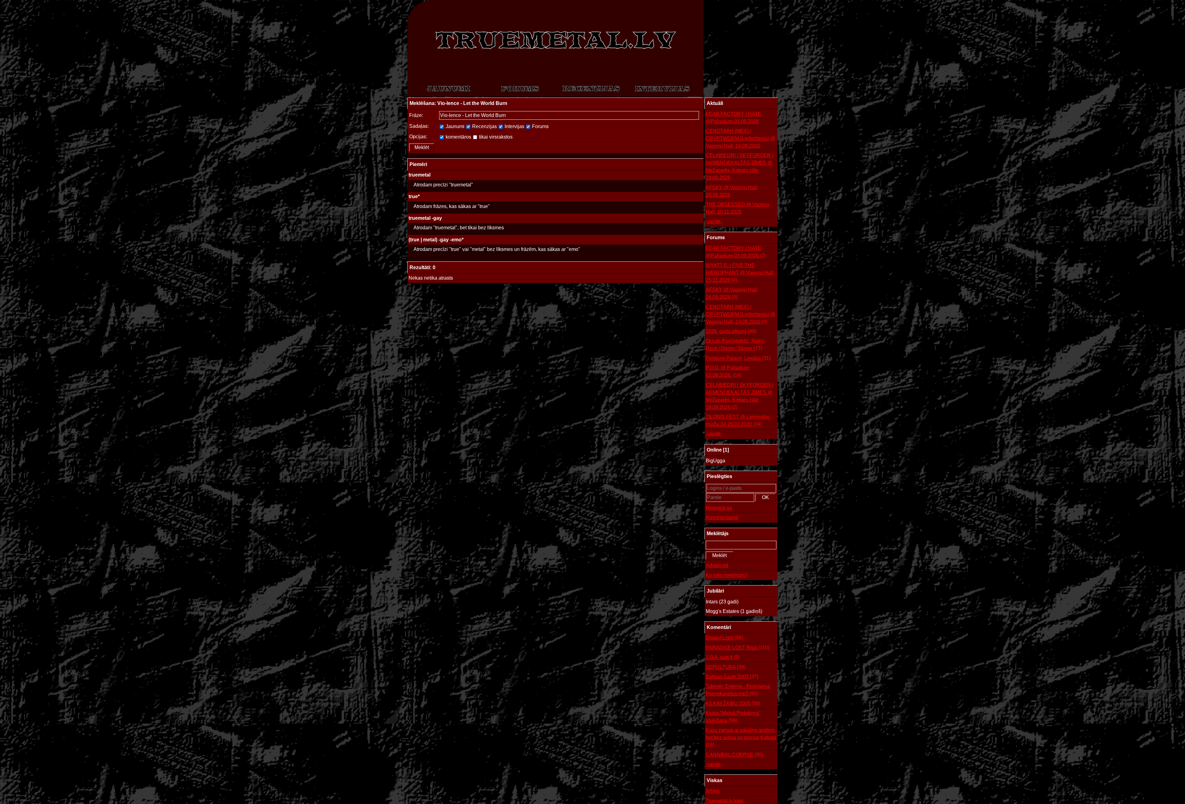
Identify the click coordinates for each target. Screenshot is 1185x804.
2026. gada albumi (731, 331)
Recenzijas (484, 126)
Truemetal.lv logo (724, 800)
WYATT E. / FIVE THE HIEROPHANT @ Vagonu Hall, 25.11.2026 (740, 273)
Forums (540, 126)
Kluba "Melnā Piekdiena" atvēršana (733, 716)
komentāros (457, 137)
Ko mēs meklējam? (727, 575)
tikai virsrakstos (495, 137)
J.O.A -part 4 (723, 657)
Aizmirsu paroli (722, 517)
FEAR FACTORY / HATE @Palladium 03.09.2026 (733, 117)
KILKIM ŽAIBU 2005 (733, 703)
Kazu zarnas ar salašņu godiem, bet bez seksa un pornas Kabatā (741, 737)
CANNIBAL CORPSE (734, 754)
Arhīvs (713, 791)
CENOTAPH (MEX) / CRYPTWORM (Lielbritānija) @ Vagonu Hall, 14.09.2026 (740, 138)
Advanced (717, 565)
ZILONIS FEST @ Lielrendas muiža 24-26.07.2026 (738, 420)
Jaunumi (454, 126)
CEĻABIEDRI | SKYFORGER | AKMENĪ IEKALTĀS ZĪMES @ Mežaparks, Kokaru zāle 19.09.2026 (739, 166)
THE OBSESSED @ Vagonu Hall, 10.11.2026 (737, 208)
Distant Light (724, 637)
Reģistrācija (719, 507)
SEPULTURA (726, 667)
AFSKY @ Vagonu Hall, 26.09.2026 (732, 191)
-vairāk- (714, 221)
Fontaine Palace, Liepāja (738, 358)
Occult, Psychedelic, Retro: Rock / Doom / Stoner (735, 344)
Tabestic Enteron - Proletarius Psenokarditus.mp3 (738, 690)
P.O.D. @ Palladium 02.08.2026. (727, 371)
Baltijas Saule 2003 (732, 676)
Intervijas (513, 126)
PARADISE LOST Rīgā (737, 647)
